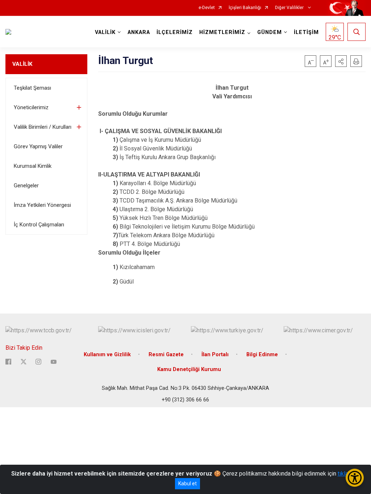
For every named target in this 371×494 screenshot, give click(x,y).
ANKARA (139, 32)
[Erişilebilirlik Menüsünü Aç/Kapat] (355, 478)
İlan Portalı (215, 355)
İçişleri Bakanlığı (245, 7)
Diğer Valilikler (290, 7)
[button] (341, 61)
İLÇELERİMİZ (175, 32)
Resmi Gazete (166, 355)
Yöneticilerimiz (31, 107)
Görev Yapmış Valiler (38, 146)
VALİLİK (22, 64)
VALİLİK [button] (105, 32)
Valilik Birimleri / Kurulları (42, 127)
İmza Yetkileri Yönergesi (42, 205)
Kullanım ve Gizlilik (107, 355)
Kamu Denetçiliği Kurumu (189, 369)
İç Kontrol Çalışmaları (39, 224)
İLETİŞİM (306, 32)
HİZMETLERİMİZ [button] (222, 32)
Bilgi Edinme (262, 355)
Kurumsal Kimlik (32, 166)
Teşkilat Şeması (32, 88)
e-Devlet (207, 7)
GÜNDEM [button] (269, 32)
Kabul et (187, 483)
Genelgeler (26, 185)
